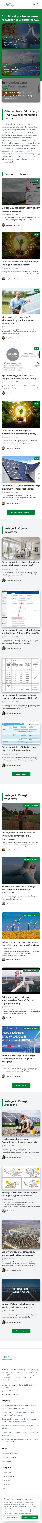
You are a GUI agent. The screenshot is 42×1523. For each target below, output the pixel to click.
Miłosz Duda (10, 1211)
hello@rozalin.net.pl (12, 1394)
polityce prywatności (24, 1513)
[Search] (38, 4)
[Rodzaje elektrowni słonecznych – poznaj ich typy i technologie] (21, 1178)
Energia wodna (7, 1484)
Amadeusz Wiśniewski (13, 580)
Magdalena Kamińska (13, 713)
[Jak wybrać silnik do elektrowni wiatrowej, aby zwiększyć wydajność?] (21, 816)
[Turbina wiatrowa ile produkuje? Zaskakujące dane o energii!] (21, 870)
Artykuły (6, 1400)
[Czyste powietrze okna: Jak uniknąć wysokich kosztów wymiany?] (21, 548)
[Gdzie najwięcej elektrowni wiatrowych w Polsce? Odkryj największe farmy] (21, 981)
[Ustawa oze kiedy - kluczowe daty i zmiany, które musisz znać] (21, 35)
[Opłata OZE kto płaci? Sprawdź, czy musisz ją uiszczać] (21, 191)
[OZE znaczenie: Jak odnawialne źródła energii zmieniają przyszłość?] (21, 62)
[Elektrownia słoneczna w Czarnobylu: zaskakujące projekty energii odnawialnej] (21, 1123)
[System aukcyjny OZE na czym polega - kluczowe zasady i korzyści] (21, 359)
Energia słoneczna (8, 1476)
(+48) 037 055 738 (11, 1391)
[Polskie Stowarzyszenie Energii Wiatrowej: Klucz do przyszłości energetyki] (21, 1039)
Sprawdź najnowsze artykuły (21, 512)
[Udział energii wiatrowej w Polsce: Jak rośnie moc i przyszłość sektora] (21, 925)
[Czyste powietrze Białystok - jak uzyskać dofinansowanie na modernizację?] (21, 733)
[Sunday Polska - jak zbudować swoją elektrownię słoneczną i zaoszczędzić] (21, 1290)
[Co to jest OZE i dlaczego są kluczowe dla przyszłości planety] (21, 414)
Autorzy (6, 1448)
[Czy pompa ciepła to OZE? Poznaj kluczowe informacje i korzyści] (21, 89)
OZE (3, 1488)
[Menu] (34, 4)
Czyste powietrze (8, 1472)
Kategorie (6, 1467)
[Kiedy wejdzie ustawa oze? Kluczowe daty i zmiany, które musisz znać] (21, 301)
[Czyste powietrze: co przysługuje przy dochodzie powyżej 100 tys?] (21, 674)
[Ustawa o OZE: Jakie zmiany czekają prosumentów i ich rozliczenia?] (21, 469)
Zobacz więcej (21, 774)
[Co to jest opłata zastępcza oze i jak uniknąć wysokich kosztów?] (21, 245)
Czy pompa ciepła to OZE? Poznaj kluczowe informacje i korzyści (18, 95)
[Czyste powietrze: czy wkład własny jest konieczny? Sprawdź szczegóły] (21, 608)
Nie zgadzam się (12, 1517)
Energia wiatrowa (8, 1480)
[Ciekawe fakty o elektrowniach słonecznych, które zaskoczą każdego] (21, 1234)
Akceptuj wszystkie (30, 1517)
